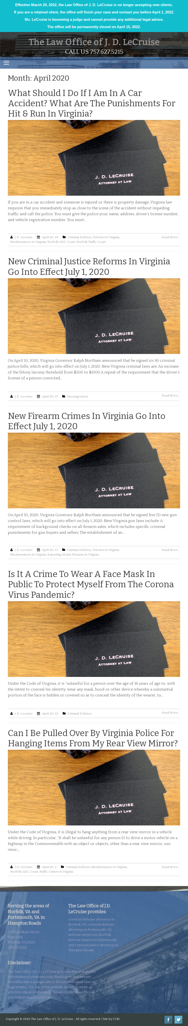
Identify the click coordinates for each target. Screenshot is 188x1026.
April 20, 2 (49, 867)
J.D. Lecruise (24, 237)
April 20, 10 (50, 713)
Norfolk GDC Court (61, 242)
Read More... (171, 237)
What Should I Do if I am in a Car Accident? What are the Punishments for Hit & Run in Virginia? (91, 103)
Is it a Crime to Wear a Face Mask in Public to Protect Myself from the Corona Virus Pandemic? (91, 584)
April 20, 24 (50, 237)
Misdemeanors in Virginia (28, 242)
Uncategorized (77, 396)
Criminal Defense (80, 237)
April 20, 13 (50, 550)
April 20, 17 (50, 396)
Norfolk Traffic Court (91, 242)
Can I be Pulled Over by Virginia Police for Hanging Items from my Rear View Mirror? (93, 738)
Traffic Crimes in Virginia (56, 871)
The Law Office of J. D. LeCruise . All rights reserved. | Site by (72, 1019)
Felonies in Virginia (106, 237)
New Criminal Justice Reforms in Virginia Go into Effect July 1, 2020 (89, 266)
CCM (116, 1019)
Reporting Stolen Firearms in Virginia (73, 554)
